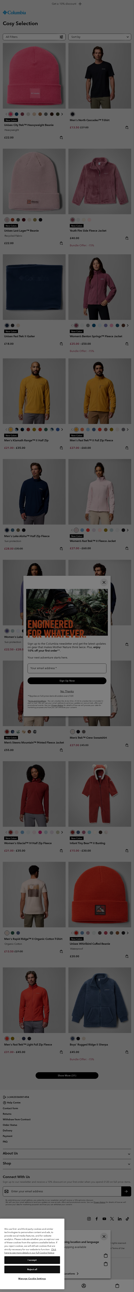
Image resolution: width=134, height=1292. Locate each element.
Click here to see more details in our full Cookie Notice (30, 1251)
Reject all (32, 1269)
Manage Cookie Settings (32, 1278)
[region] (32, 1254)
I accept (32, 1260)
